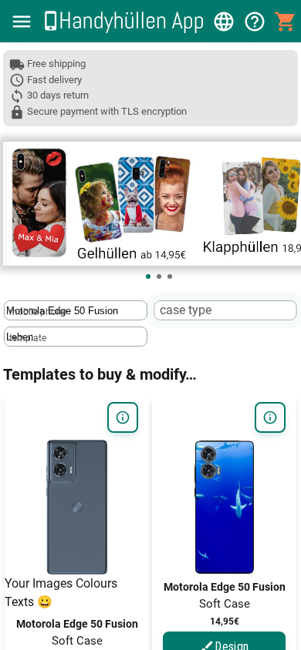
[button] (21, 21)
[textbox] (75, 310)
